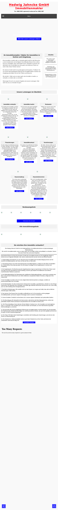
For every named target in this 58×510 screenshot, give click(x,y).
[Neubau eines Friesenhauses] (24, 214)
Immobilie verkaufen (29, 322)
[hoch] (54, 507)
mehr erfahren (9, 127)
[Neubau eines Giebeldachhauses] (34, 214)
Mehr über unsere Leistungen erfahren (29, 38)
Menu (29, 16)
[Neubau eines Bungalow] (5, 214)
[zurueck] (4, 507)
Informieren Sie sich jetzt (29, 221)
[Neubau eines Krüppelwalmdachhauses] (43, 214)
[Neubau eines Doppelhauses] (14, 214)
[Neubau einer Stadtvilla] (53, 214)
